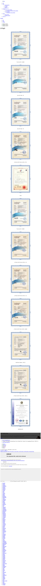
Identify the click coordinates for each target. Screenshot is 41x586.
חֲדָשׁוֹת (4, 13)
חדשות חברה (7, 14)
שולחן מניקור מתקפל (3, 451)
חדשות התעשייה (7, 15)
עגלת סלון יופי (21, 451)
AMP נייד (5, 450)
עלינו (3, 4)
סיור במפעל (6, 7)
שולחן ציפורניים (31, 451)
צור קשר (4, 16)
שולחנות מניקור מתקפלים (11, 12)
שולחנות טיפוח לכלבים (8, 9)
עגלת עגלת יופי (26, 451)
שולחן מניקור (16, 451)
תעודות (6, 6)
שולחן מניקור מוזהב (11, 451)
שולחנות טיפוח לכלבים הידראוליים (12, 10)
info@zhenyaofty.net (6, 442)
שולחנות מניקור (7, 11)
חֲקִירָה (1, 438)
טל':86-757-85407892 (6, 440)
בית (3, 3)
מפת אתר (2, 450)
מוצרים (4, 8)
